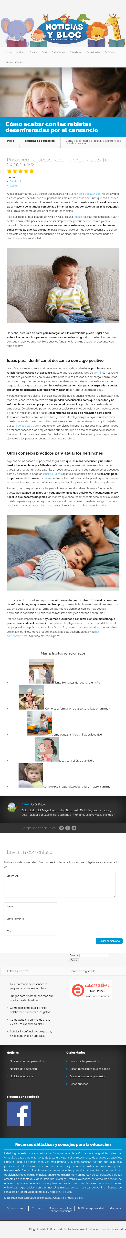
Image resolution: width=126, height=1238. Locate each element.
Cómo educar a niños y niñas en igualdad (77, 734)
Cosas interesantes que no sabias (90, 1068)
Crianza (33, 52)
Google (61, 828)
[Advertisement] (63, 92)
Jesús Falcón (53, 160)
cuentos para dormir (28, 425)
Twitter (73, 828)
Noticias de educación (40, 141)
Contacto (37, 1208)
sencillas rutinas (52, 473)
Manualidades (93, 52)
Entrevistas (75, 52)
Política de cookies (60, 1208)
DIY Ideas (110, 52)
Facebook (67, 828)
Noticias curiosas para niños (27, 1061)
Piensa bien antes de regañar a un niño (77, 682)
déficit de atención (90, 193)
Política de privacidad (91, 1208)
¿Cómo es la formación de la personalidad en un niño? (77, 708)
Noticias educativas (21, 1076)
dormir (98, 372)
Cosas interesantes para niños (88, 1076)
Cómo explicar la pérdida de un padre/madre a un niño (76, 786)
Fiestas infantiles (14, 62)
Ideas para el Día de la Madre (76, 760)
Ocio (44, 52)
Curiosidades (58, 52)
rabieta (78, 216)
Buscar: (74, 955)
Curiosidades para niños (84, 1061)
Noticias (20, 52)
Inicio (8, 52)
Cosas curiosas (79, 1084)
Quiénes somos (16, 1208)
